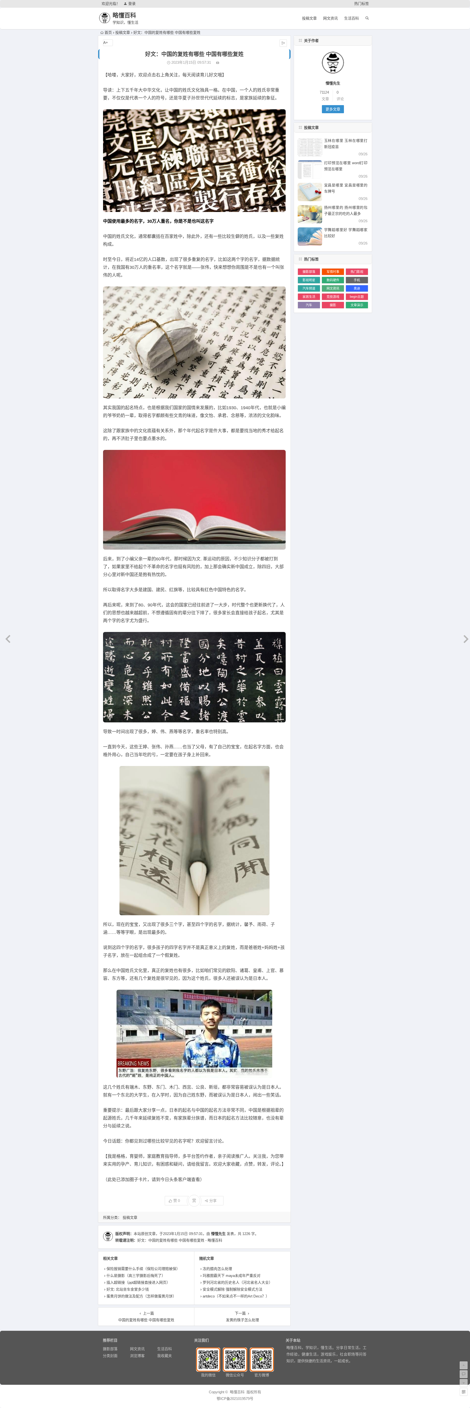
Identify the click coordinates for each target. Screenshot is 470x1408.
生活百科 (351, 18)
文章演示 (357, 305)
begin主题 (357, 296)
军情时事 (333, 271)
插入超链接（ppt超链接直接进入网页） (138, 1282)
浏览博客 (137, 1356)
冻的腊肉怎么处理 (217, 1269)
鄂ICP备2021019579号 (235, 1398)
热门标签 (361, 3)
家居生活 (309, 296)
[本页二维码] (464, 1392)
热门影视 (357, 271)
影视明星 (309, 280)
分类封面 (110, 1356)
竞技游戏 (333, 296)
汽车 (309, 305)
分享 (213, 1200)
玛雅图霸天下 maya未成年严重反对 (231, 1275)
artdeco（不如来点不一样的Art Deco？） (236, 1296)
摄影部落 (309, 271)
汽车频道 (309, 288)
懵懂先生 (218, 1234)
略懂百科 (124, 15)
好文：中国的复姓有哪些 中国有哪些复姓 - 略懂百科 (179, 1240)
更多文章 (333, 109)
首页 (108, 32)
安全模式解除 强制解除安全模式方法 (232, 1289)
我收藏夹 (164, 1356)
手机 (357, 280)
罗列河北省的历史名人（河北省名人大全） (237, 1282)
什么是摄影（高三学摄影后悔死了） (135, 1275)
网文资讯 (330, 18)
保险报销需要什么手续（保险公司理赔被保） (143, 1269)
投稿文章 (309, 18)
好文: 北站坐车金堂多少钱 (127, 1289)
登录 (132, 3)
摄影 (333, 305)
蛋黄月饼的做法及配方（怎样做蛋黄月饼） (141, 1296)
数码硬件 (333, 280)
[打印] (217, 62)
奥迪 (357, 288)
